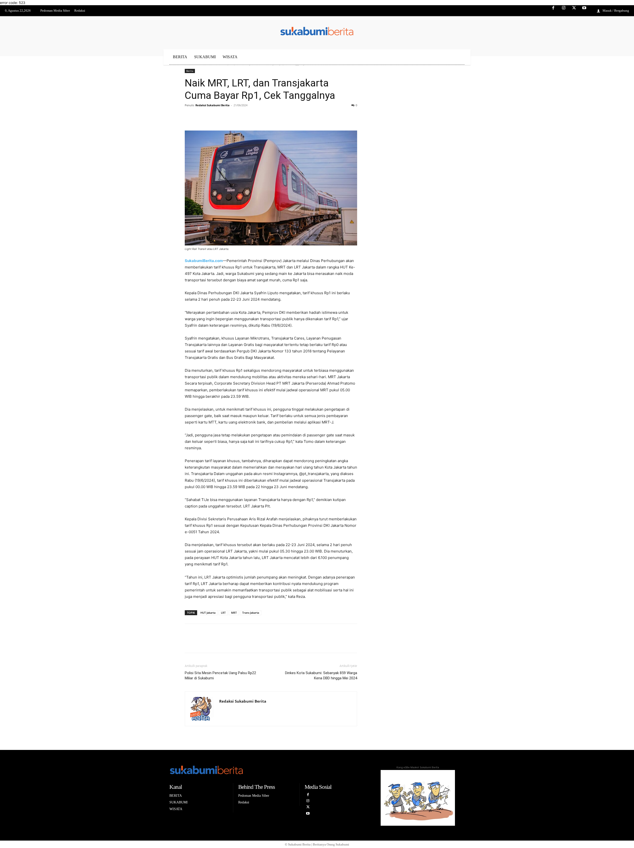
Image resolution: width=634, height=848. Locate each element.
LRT (223, 612)
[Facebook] (553, 11)
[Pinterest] (212, 116)
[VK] (224, 116)
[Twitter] (574, 11)
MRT (234, 612)
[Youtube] (584, 11)
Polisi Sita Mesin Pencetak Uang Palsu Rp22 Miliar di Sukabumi (220, 675)
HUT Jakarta (207, 612)
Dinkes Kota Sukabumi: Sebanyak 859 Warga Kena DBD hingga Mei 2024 (321, 675)
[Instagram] (563, 11)
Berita (189, 71)
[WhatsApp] (235, 116)
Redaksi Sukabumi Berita (212, 105)
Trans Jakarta (250, 612)
